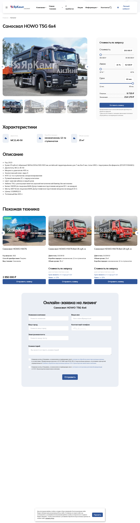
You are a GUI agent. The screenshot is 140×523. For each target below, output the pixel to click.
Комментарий (34, 346)
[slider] (101, 55)
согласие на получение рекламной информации (87, 367)
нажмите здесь (49, 518)
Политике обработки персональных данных (69, 363)
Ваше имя (75, 315)
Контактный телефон (80, 325)
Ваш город (33, 325)
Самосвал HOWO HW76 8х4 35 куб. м (67, 249)
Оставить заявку (117, 105)
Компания (40, 7)
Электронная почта (36, 334)
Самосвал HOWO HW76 (15, 249)
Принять (97, 515)
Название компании (36, 315)
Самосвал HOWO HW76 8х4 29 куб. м (112, 249)
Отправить (70, 377)
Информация (90, 7)
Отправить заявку (24, 281)
